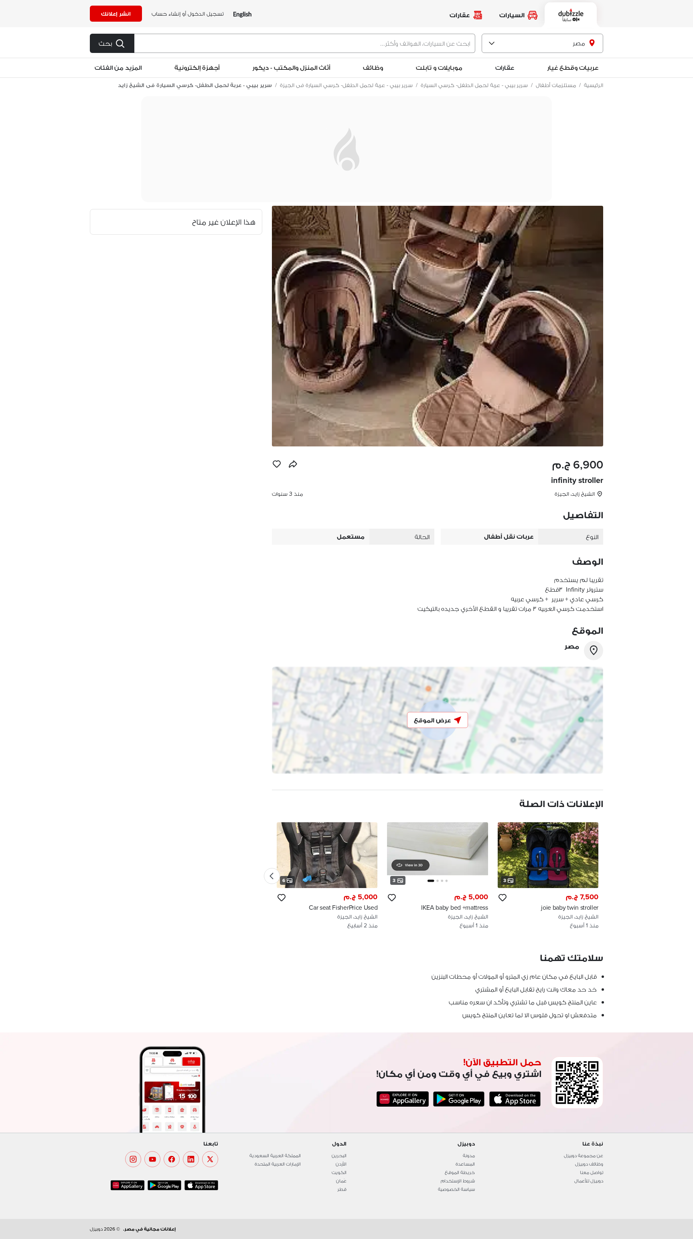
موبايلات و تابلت (439, 67)
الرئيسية (593, 85)
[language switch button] (242, 14)
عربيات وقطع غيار (572, 67)
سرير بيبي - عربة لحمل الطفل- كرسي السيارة (474, 85)
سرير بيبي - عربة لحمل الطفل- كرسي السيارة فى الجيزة (346, 85)
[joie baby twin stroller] (548, 875)
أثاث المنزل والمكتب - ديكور (291, 67)
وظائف (373, 67)
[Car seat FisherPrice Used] (327, 875)
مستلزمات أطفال (556, 85)
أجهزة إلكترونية (196, 67)
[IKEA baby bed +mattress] (437, 875)
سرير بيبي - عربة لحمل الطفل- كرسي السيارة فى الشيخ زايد (195, 85)
